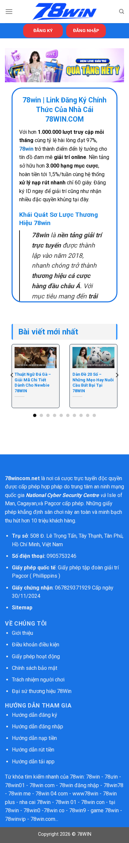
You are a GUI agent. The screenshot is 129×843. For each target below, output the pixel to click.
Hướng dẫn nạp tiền (34, 738)
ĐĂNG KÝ (43, 30)
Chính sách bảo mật (35, 668)
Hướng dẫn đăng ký (34, 715)
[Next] (116, 375)
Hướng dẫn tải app (33, 761)
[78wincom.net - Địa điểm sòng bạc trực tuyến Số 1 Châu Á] (64, 11)
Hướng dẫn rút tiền (33, 750)
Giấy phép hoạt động (36, 656)
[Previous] (12, 375)
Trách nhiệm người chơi (38, 679)
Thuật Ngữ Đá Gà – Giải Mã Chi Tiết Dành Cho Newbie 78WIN (33, 382)
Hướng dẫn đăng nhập (37, 726)
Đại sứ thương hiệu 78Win (41, 691)
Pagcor (52, 503)
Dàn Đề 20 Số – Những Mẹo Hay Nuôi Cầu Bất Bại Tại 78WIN (93, 382)
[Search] (121, 11)
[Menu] (9, 11)
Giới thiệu (22, 633)
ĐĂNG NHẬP (86, 30)
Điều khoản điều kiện (35, 644)
